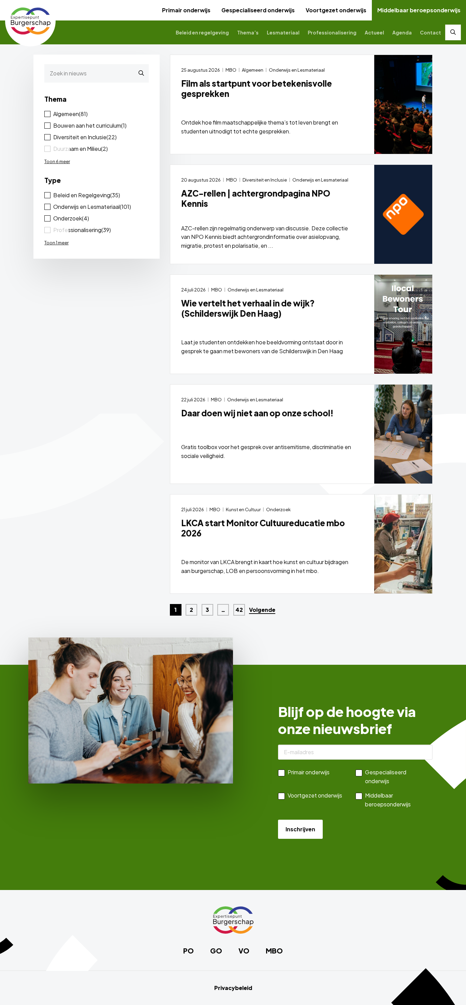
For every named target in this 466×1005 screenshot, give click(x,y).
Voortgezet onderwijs (336, 10)
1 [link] (175, 609)
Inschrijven (300, 829)
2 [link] (191, 609)
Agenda (402, 32)
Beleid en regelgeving (202, 32)
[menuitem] (186, 10)
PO (188, 950)
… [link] (223, 609)
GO (216, 950)
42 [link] (239, 609)
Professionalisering (332, 32)
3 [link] (207, 609)
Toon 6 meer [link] (57, 161)
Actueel (374, 32)
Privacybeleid (233, 988)
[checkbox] (96, 114)
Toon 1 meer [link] (56, 243)
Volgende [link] (262, 609)
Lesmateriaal (283, 32)
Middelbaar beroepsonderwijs (419, 10)
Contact (430, 32)
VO (243, 950)
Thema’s (248, 32)
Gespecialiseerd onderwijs (258, 10)
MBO (274, 950)
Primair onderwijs (186, 10)
